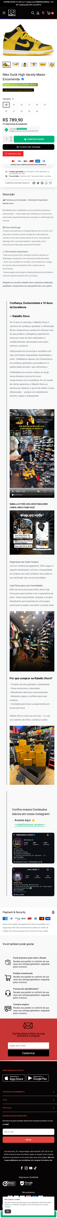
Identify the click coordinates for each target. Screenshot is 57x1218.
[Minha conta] (38, 12)
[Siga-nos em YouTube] (30, 1168)
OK (8, 1211)
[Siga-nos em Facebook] (21, 1168)
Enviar (28, 1139)
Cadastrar (28, 1053)
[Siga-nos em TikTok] (35, 1168)
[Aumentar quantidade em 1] (11, 137)
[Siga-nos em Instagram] (26, 1168)
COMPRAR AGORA (35, 139)
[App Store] (14, 1081)
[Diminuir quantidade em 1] (11, 140)
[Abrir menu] (4, 13)
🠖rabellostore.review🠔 (29, 824)
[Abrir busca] (32, 12)
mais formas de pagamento (16, 124)
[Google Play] (37, 1081)
